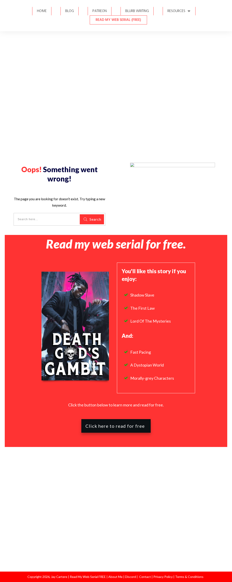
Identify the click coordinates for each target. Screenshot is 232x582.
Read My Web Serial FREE (88, 577)
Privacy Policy (163, 577)
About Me (115, 577)
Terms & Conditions (189, 577)
